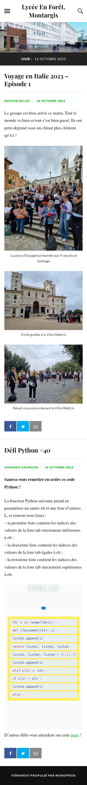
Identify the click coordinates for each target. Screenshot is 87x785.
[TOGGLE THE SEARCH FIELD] (80, 11)
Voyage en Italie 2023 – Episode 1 (36, 80)
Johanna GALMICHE (21, 467)
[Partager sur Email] (35, 426)
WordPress (65, 775)
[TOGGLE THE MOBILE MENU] (7, 11)
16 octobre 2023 (50, 101)
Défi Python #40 (27, 450)
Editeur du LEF (17, 101)
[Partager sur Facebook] (10, 426)
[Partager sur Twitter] (23, 426)
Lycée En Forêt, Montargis (43, 10)
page (75, 735)
